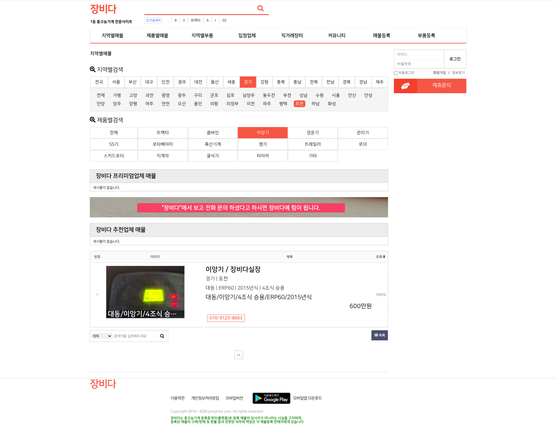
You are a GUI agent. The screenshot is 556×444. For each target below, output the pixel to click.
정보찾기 (458, 73)
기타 (313, 155)
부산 (133, 82)
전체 (101, 95)
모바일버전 (234, 398)
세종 (231, 82)
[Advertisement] (64, 135)
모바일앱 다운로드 (307, 398)
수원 (320, 95)
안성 (368, 95)
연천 (166, 103)
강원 (264, 82)
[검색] (260, 8)
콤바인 (213, 132)
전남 (330, 82)
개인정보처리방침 (205, 398)
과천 (149, 95)
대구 (149, 82)
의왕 (214, 103)
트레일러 (313, 144)
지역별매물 (112, 35)
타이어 (263, 155)
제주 (380, 82)
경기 (248, 82)
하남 (316, 103)
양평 (133, 103)
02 (224, 20)
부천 (287, 95)
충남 (297, 82)
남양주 (249, 95)
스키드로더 (114, 155)
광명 (166, 95)
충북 (281, 82)
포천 (299, 103)
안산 (352, 95)
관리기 (363, 132)
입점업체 (247, 35)
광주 (182, 82)
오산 (182, 103)
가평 (117, 95)
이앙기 (263, 132)
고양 (133, 95)
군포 (214, 95)
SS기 (113, 144)
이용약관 (177, 398)
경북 (347, 82)
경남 (363, 82)
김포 (230, 95)
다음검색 (239, 355)
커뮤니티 (336, 35)
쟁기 (263, 144)
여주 (149, 103)
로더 (363, 144)
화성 (332, 103)
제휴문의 (441, 85)
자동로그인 (406, 73)
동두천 (269, 95)
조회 (379, 257)
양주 (117, 103)
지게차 (163, 155)
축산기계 (213, 144)
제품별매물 (157, 35)
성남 (303, 95)
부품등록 (426, 35)
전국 (99, 82)
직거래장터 (292, 35)
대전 (198, 82)
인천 (166, 82)
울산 (215, 82)
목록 (381, 335)
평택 (283, 103)
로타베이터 (163, 144)
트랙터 (195, 20)
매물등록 (381, 35)
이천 (251, 103)
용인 (198, 103)
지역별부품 (202, 35)
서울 (116, 82)
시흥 (336, 95)
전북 (314, 82)
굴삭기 (213, 155)
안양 (101, 103)
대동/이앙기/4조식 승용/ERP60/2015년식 (146, 314)
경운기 (313, 132)
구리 (198, 95)
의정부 (232, 103)
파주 (267, 103)
